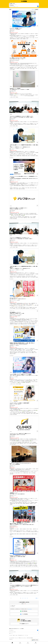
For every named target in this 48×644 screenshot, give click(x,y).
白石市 (16, 635)
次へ (36, 598)
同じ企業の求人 (11, 157)
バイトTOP (10, 635)
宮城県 (13, 635)
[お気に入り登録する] (37, 26)
